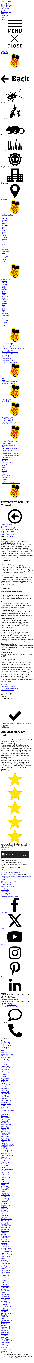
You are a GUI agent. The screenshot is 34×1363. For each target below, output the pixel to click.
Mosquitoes (5, 251)
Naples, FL (4, 1105)
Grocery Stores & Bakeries (10, 453)
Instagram (4, 961)
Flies (3, 242)
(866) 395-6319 (5, 3)
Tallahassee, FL (5, 1140)
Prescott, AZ (4, 1121)
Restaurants (5, 452)
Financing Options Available (9, 896)
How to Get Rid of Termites (10, 352)
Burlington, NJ (5, 1057)
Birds (3, 230)
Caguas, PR (4, 1059)
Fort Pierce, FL (5, 1071)
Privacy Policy (5, 895)
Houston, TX (5, 1083)
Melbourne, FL (5, 1098)
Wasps (4, 223)
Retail (3, 447)
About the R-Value (7, 417)
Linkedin (3, 993)
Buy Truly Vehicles (6, 893)
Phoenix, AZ (4, 1116)
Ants (3, 227)
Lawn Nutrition (6, 401)
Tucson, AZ (4, 1143)
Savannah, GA (5, 1135)
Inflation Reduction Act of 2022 (11, 422)
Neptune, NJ (4, 1107)
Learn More (4, 869)
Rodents (4, 220)
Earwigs (4, 239)
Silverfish (4, 258)
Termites (4, 217)
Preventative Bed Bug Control (10, 686)
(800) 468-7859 (5, 7)
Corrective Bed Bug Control (9, 688)
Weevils (4, 263)
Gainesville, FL (5, 1073)
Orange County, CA (7, 1054)
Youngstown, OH (6, 1147)
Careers (3, 888)
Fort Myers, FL (5, 1069)
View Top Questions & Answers (10, 872)
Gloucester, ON (5, 1076)
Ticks (3, 261)
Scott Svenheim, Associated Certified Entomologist (16, 876)
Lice (3, 247)
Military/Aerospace (7, 462)
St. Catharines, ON (6, 1138)
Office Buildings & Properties (10, 448)
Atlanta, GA (4, 1056)
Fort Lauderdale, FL (7, 1068)
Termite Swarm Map (8, 345)
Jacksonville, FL (6, 1085)
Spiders (4, 259)
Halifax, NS (4, 1080)
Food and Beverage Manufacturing (12, 455)
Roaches (4, 254)
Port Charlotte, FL (6, 1117)
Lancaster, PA (5, 1092)
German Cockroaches (8, 476)
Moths (3, 253)
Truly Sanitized (6, 443)
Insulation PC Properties (9, 419)
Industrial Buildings (7, 450)
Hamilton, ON (5, 1081)
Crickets (4, 237)
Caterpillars (5, 235)
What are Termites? (7, 343)
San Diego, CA (5, 1126)
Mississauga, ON (6, 1104)
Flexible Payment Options (9, 362)
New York (4, 1109)
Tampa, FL (4, 1141)
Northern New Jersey (7, 1110)
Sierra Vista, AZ (5, 1136)
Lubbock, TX (5, 1097)
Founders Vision (6, 878)
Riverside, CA (5, 1123)
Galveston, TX (5, 1074)
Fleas (3, 241)
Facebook (4, 912)
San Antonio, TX (6, 1124)
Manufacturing (6, 457)
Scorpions (5, 256)
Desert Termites (6, 355)
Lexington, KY (5, 1095)
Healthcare (5, 460)
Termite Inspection (7, 350)
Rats (3, 378)
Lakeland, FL (5, 1090)
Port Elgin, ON (5, 1119)
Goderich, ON (5, 1078)
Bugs (3, 234)
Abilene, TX (4, 1050)
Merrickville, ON (6, 1100)
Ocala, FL (4, 1112)
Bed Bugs (5, 218)
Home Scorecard (6, 883)
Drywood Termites (7, 357)
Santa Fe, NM (5, 1129)
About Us (4, 13)
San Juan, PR (5, 1128)
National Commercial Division (11, 441)
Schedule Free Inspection (8, 881)
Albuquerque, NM (6, 1052)
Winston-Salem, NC (7, 1150)
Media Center (5, 890)
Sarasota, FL (4, 1131)
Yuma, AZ (4, 1148)
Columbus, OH (5, 1061)
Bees (3, 222)
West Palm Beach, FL (7, 1145)
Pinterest (3, 977)
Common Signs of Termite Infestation (13, 348)
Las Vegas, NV (5, 1093)
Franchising (4, 891)
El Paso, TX (4, 1064)
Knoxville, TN (5, 1088)
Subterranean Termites (8, 360)
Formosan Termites (7, 358)
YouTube (3, 945)
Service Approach (7, 440)
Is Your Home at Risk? (8, 531)
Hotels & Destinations (8, 445)
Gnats (3, 244)
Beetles (4, 229)
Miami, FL (4, 1102)
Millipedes (5, 249)
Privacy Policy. (15, 1358)
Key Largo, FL (5, 1086)
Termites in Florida (7, 346)
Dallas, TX (4, 1062)
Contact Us (4, 879)
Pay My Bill (4, 15)
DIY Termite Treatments (9, 353)
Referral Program (6, 12)
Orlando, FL (4, 1114)
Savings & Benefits (7, 420)
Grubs (3, 246)
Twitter (3, 929)
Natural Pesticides (7, 885)
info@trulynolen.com (11, 999)
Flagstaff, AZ (5, 1066)
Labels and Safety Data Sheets (11, 483)
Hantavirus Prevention (8, 383)
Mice (3, 380)
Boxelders (5, 232)
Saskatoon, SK (5, 1133)
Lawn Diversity (6, 399)
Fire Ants (4, 471)
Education (5, 459)
